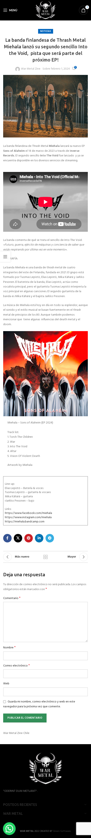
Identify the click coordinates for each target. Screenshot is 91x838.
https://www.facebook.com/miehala (28, 513)
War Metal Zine (30, 69)
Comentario (12, 598)
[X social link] (18, 538)
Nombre (9, 647)
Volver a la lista (45, 557)
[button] (9, 828)
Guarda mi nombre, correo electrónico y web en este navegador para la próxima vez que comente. (39, 704)
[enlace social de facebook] (7, 538)
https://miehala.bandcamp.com (24, 521)
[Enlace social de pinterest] (28, 538)
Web (6, 683)
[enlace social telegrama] (50, 538)
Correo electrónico (16, 666)
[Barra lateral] (5, 256)
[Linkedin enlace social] (39, 538)
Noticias (45, 31)
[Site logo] (45, 10)
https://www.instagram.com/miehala (28, 517)
